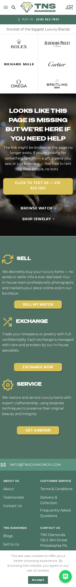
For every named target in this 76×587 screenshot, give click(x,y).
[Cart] (71, 7)
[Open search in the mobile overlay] (13, 7)
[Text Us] (65, 576)
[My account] (68, 7)
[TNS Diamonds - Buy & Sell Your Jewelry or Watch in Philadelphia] (38, 7)
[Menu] (5, 7)
